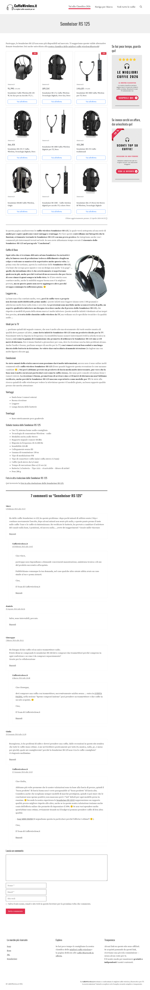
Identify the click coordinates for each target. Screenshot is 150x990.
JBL (8, 955)
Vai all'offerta (22, 102)
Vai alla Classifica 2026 (79, 6)
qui (27, 351)
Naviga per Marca (104, 7)
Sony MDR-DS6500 (25, 819)
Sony (9, 946)
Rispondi (12, 534)
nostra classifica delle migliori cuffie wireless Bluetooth (73, 46)
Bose (9, 950)
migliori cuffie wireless (80, 949)
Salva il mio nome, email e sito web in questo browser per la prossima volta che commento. (49, 904)
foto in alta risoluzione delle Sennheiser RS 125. (42, 483)
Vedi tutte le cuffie (126, 7)
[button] (141, 7)
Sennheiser (12, 959)
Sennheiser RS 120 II (65, 800)
